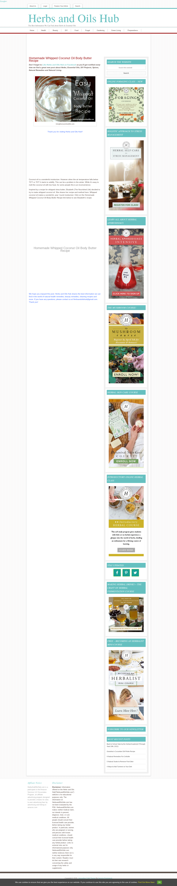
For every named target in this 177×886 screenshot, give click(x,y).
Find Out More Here (146, 882)
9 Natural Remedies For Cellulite (118, 756)
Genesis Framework (105, 878)
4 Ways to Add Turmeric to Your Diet (119, 767)
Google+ (3, 1)
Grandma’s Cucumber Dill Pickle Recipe (121, 751)
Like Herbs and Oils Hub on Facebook (59, 65)
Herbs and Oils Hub (73, 17)
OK (159, 882)
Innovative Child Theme (87, 878)
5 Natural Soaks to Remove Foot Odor (120, 762)
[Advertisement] (88, 45)
